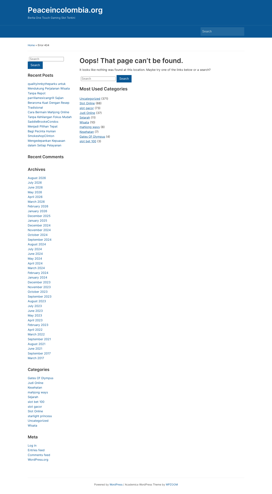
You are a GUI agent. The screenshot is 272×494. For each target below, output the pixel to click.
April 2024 (35, 263)
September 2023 (39, 296)
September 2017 (39, 353)
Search (239, 31)
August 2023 (37, 301)
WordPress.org (38, 459)
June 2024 (35, 254)
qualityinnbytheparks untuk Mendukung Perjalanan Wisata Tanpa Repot (49, 88)
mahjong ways (38, 392)
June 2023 (35, 311)
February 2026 (38, 206)
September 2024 (39, 239)
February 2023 (38, 325)
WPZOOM (172, 484)
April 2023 (35, 320)
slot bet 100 (36, 402)
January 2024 (37, 277)
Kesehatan (35, 387)
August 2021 (36, 344)
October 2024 (38, 235)
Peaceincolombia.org (65, 9)
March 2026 (36, 201)
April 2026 (35, 197)
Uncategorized (38, 420)
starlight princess (40, 416)
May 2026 (35, 192)
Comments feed (39, 455)
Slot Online (35, 411)
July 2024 (35, 249)
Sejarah (33, 397)
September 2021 (39, 339)
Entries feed (36, 450)
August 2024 (37, 244)
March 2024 (36, 268)
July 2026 (35, 182)
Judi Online (35, 383)
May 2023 (35, 315)
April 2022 (35, 329)
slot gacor (35, 406)
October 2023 (38, 292)
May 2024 (35, 258)
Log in (32, 445)
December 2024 (39, 225)
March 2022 (36, 334)
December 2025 (39, 216)
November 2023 (39, 287)
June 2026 (35, 187)
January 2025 (37, 220)
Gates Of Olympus (40, 378)
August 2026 (37, 178)
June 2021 (35, 348)
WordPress (116, 484)
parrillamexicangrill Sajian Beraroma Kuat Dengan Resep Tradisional (48, 102)
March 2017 (36, 358)
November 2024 (39, 230)
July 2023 (35, 306)
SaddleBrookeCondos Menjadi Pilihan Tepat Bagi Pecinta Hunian (43, 126)
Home (31, 45)
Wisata (32, 425)
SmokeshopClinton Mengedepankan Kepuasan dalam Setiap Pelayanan (46, 140)
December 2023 (39, 282)
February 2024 (38, 273)
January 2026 (37, 211)
